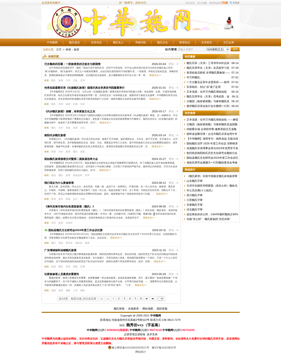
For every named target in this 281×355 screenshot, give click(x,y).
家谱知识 (184, 42)
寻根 (82, 199)
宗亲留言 (206, 42)
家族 (68, 127)
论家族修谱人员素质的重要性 (61, 274)
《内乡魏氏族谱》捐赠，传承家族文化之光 (69, 111)
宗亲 (60, 104)
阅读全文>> (154, 75)
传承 (82, 104)
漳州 (53, 223)
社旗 (75, 104)
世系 (82, 80)
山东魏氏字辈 (195, 180)
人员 (75, 290)
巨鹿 (82, 266)
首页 (59, 49)
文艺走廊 (228, 42)
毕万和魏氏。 (195, 77)
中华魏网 (52, 42)
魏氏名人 (118, 42)
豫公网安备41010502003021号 (130, 347)
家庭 (68, 199)
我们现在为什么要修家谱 (59, 182)
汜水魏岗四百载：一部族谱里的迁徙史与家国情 (72, 64)
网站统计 (140, 351)
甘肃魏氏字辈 (195, 204)
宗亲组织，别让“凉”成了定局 (204, 86)
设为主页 (190, 3)
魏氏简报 (119, 308)
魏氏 (53, 80)
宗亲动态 (96, 42)
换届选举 (77, 175)
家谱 (53, 151)
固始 (53, 175)
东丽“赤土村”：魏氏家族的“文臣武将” (209, 219)
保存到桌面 (215, 3)
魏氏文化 (162, 42)
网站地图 (147, 308)
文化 (82, 127)
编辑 (82, 290)
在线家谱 (133, 308)
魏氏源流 (74, 42)
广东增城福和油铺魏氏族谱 (60, 250)
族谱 (60, 80)
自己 (75, 199)
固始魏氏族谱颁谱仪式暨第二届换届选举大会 (71, 158)
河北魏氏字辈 (195, 209)
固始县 (78, 243)
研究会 (69, 243)
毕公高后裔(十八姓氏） (200, 190)
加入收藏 (202, 3)
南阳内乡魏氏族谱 (55, 135)
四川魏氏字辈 (195, 195)
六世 (68, 80)
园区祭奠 (162, 308)
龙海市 (69, 223)
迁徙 (75, 80)
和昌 (68, 266)
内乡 (60, 127)
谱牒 (53, 290)
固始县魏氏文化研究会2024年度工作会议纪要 (75, 230)
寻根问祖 (140, 42)
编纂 (68, 290)
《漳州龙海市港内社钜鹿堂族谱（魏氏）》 (69, 206)
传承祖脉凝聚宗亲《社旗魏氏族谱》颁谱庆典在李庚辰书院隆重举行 (84, 87)
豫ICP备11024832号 (164, 347)
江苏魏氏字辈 (195, 199)
